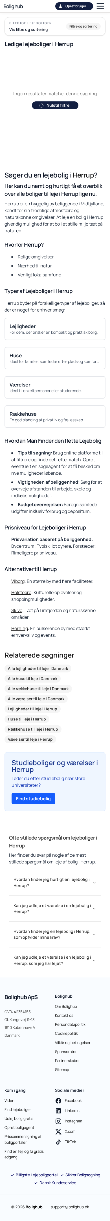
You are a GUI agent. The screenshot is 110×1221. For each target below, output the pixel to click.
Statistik (28, 678)
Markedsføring (80, 678)
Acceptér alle (55, 649)
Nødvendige (29, 667)
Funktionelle (78, 667)
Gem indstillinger (55, 630)
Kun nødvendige (55, 611)
